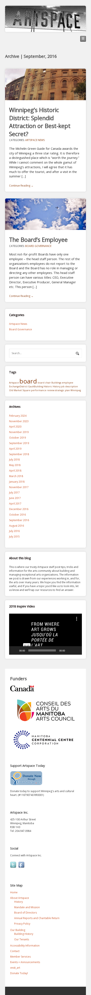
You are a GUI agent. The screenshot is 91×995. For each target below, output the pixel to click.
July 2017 (14, 492)
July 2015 (14, 536)
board (28, 381)
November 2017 (19, 487)
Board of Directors (25, 912)
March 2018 (16, 476)
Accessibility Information (25, 945)
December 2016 (18, 509)
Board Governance (38, 246)
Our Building (17, 930)
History (56, 386)
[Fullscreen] (76, 650)
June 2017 (15, 498)
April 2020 (15, 426)
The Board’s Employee (38, 240)
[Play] (14, 650)
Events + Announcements (25, 962)
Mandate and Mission (27, 907)
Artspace (14, 382)
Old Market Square (19, 390)
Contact (14, 951)
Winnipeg (75, 390)
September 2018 (19, 454)
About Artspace (19, 898)
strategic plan (62, 390)
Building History (23, 934)
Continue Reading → (21, 185)
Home (14, 892)
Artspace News (35, 140)
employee (67, 382)
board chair (44, 382)
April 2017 (15, 503)
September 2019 (19, 443)
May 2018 (15, 465)
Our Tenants (21, 939)
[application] (45, 634)
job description (69, 386)
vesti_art (15, 967)
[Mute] (70, 650)
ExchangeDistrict (18, 386)
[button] (45, 634)
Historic (48, 386)
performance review (42, 390)
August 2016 (16, 525)
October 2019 (17, 437)
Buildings (56, 382)
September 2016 (19, 520)
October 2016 (17, 514)
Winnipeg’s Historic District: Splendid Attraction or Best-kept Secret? (39, 122)
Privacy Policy (22, 923)
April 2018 (15, 470)
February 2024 (17, 416)
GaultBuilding (35, 386)
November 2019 (19, 432)
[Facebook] (21, 865)
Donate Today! (19, 973)
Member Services (20, 956)
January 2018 (17, 481)
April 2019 (15, 448)
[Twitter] (13, 865)
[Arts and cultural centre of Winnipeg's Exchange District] (45, 30)
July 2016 (14, 531)
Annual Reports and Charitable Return (36, 918)
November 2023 (19, 421)
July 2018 (14, 459)
